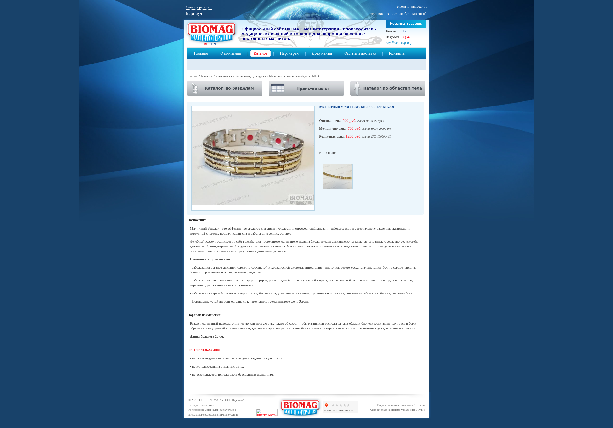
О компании (230, 53)
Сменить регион (197, 7)
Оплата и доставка (360, 53)
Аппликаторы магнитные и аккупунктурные (239, 76)
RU (206, 44)
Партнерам (289, 53)
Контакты (397, 53)
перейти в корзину (399, 43)
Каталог (260, 53)
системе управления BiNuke (408, 409)
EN (213, 44)
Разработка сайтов (388, 405)
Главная (201, 53)
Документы (322, 53)
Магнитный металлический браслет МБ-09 (294, 76)
